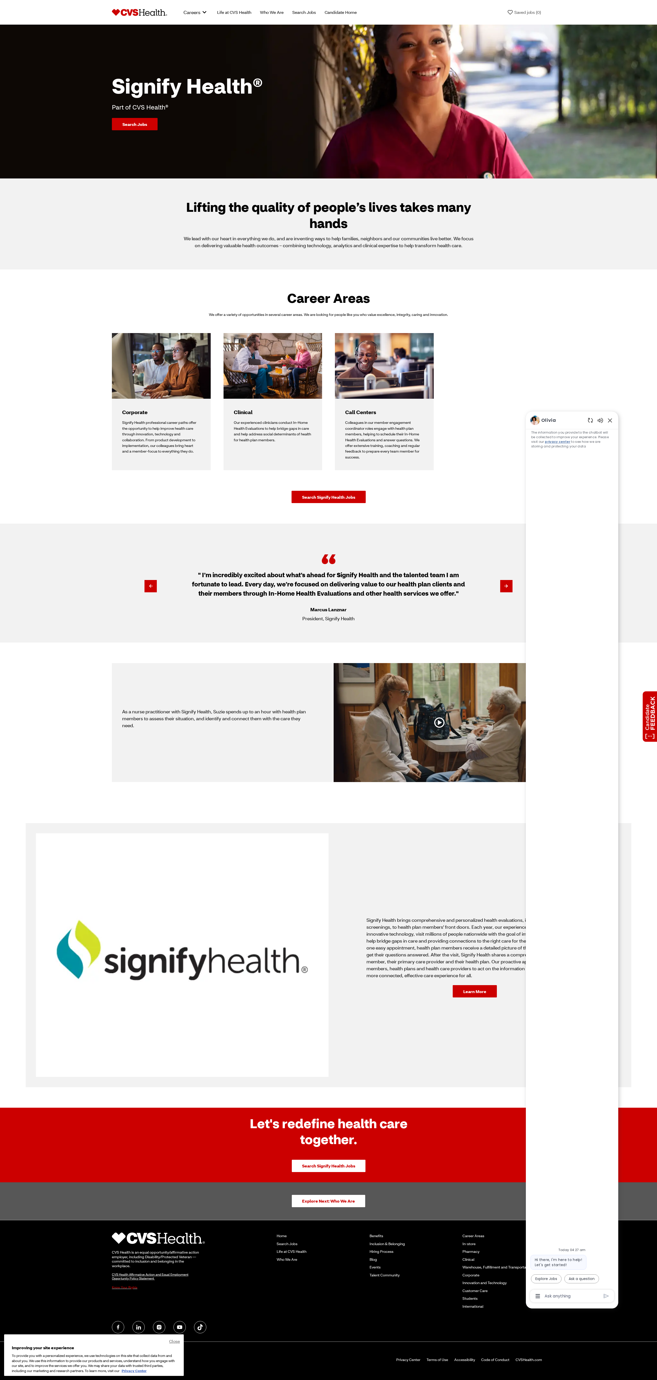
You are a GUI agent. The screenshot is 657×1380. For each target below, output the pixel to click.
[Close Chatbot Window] (610, 420)
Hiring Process (381, 1251)
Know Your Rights (124, 1287)
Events (375, 1267)
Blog (373, 1259)
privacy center (558, 441)
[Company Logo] (139, 12)
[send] (606, 1296)
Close (174, 1341)
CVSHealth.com (529, 1359)
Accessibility (464, 1359)
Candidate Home (341, 12)
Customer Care (475, 1290)
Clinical (468, 1259)
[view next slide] (506, 586)
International (472, 1306)
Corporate (470, 1275)
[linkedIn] (138, 1327)
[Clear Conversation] (590, 420)
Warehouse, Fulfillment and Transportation (497, 1267)
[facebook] (118, 1327)
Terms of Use (437, 1359)
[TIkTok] (200, 1327)
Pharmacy (470, 1251)
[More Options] (538, 1296)
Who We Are (272, 12)
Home (282, 1235)
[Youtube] (179, 1327)
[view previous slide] (150, 586)
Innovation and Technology (484, 1282)
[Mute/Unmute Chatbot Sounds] (600, 420)
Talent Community (385, 1275)
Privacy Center (408, 1359)
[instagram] (159, 1327)
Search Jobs (304, 12)
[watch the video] (439, 722)
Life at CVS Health (234, 12)
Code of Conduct (495, 1359)
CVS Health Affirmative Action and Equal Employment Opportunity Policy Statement (150, 1276)
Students (470, 1298)
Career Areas (473, 1235)
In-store (469, 1243)
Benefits (376, 1235)
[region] (572, 857)
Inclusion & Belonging (387, 1243)
